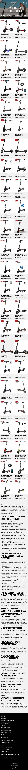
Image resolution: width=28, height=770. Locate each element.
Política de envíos (4, 744)
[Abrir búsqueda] (4, 3)
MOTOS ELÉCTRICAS (5, 722)
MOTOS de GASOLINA (6, 732)
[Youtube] (15, 768)
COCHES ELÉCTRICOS (6, 730)
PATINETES (3, 718)
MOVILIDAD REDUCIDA (6, 727)
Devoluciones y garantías (6, 747)
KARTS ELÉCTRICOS (5, 729)
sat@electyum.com (5, 751)
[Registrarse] (25, 758)
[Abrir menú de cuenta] (23, 3)
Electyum (15, 763)
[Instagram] (13, 768)
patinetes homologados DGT (7, 634)
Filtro (4, 17)
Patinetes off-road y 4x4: (8, 542)
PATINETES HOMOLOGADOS (7, 720)
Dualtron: (4, 565)
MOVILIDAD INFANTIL (6, 725)
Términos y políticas (14, 765)
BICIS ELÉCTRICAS (5, 723)
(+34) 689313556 (5, 749)
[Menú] (1, 2)
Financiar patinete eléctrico (7, 740)
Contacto (3, 734)
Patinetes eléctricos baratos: (8, 547)
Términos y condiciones (6, 742)
